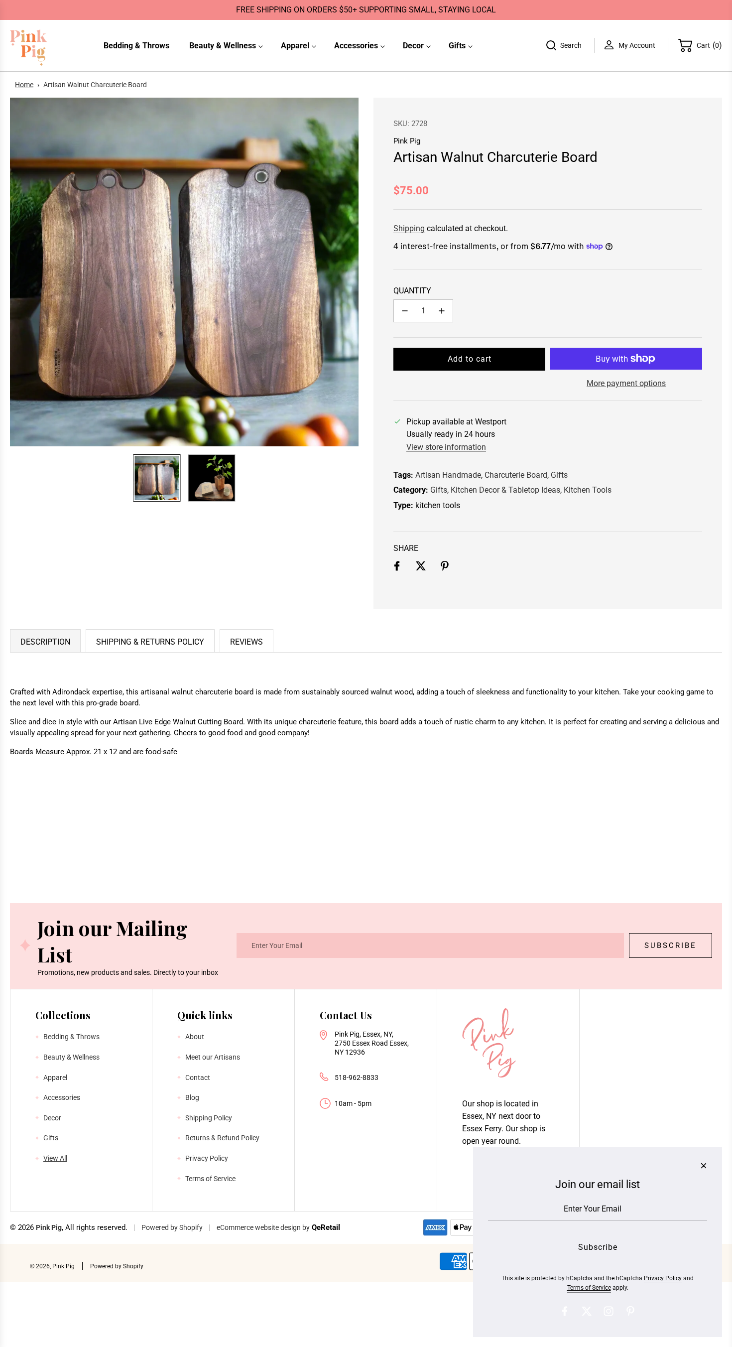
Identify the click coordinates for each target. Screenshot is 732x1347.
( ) (709, 45)
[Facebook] (565, 1311)
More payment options (626, 383)
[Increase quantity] (442, 311)
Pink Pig (406, 140)
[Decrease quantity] (405, 311)
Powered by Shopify (172, 1227)
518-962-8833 (356, 1077)
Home (24, 85)
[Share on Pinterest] (445, 568)
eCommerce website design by (263, 1227)
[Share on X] (421, 568)
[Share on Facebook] (397, 568)
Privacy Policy (663, 1278)
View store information (446, 447)
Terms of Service (589, 1287)
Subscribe (670, 945)
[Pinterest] (630, 1311)
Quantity (412, 290)
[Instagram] (608, 1311)
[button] (23, 272)
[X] (587, 1311)
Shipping (409, 228)
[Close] (704, 1166)
